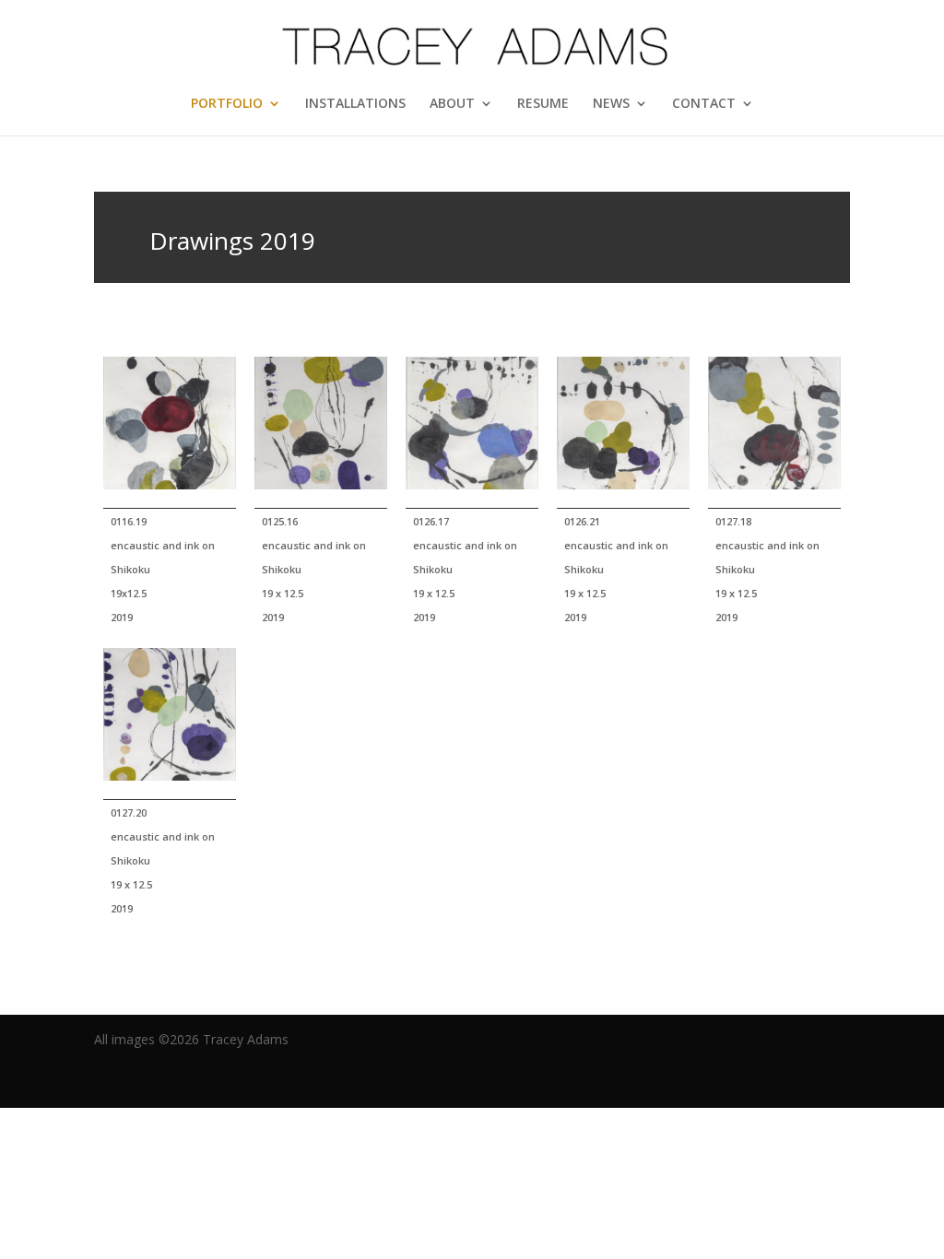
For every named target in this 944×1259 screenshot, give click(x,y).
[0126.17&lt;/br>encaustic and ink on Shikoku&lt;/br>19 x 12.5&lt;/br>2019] (472, 433)
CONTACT (704, 104)
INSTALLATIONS (355, 104)
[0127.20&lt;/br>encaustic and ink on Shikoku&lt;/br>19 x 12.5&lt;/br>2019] (169, 724)
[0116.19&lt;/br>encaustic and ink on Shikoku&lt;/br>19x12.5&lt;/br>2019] (169, 433)
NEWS (611, 104)
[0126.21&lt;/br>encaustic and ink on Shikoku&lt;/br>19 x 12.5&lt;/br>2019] (623, 433)
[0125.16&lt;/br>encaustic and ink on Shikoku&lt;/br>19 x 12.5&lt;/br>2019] (320, 433)
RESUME (543, 104)
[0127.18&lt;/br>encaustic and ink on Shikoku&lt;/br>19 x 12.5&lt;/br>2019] (774, 433)
